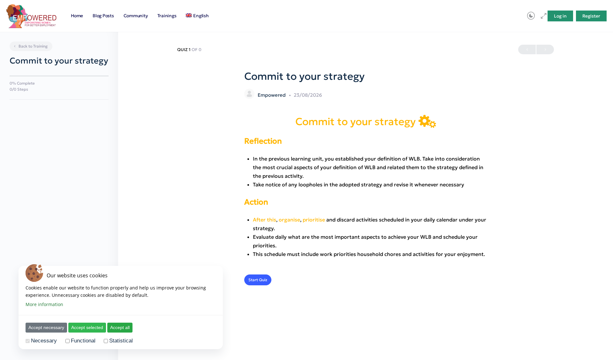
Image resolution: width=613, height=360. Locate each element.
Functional (83, 341)
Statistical (121, 341)
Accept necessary (46, 327)
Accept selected (87, 327)
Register (591, 16)
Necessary (44, 341)
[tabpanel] (365, 186)
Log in (560, 16)
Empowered (272, 95)
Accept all (120, 327)
